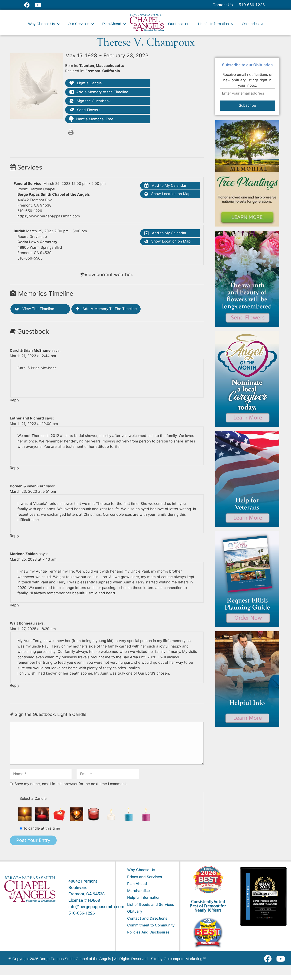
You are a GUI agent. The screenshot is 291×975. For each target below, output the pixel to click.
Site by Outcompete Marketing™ (178, 959)
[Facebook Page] (29, 5)
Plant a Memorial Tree (94, 119)
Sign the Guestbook (93, 101)
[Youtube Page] (40, 5)
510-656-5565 (30, 258)
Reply (14, 400)
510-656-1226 (29, 211)
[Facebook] (268, 959)
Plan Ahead (137, 884)
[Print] (70, 131)
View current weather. (108, 274)
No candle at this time (41, 828)
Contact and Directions (147, 918)
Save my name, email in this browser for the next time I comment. (70, 784)
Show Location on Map (170, 194)
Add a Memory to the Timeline (102, 92)
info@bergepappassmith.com (96, 906)
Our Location (178, 24)
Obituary (134, 911)
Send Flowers (88, 110)
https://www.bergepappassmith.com (48, 216)
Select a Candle (33, 798)
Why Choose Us (141, 870)
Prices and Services (144, 877)
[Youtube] (282, 959)
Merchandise (138, 891)
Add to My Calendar (168, 185)
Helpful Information (143, 897)
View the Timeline (37, 309)
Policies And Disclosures (148, 932)
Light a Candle (89, 83)
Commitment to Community (151, 925)
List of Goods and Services (150, 904)
